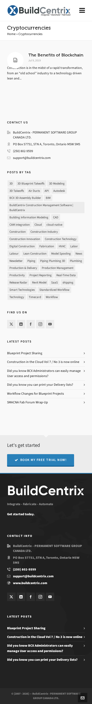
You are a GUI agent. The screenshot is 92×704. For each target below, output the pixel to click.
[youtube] (50, 324)
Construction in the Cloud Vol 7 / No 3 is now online (43, 362)
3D (11, 183)
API (47, 191)
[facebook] (30, 324)
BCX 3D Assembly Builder (25, 198)
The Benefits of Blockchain (55, 55)
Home (11, 34)
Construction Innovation (24, 239)
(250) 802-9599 (23, 151)
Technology (16, 297)
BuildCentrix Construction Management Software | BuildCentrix (41, 207)
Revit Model (39, 282)
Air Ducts (34, 191)
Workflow (52, 297)
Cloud (38, 225)
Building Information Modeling (28, 217)
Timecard (35, 297)
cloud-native (54, 225)
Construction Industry (44, 232)
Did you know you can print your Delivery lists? (40, 384)
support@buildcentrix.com (32, 158)
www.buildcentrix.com (30, 583)
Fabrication (46, 246)
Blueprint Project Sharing (24, 353)
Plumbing (76, 261)
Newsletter (16, 261)
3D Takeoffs (16, 191)
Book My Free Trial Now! (43, 460)
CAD (55, 217)
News (78, 254)
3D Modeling (57, 183)
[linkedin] (21, 324)
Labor (74, 246)
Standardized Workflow (54, 290)
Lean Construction (34, 254)
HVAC (62, 246)
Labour (14, 254)
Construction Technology (60, 239)
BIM (48, 198)
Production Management (57, 268)
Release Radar (18, 282)
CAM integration (19, 225)
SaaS (54, 282)
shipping (68, 282)
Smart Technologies (22, 290)
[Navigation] (82, 10)
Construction (17, 232)
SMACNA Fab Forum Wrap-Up (27, 402)
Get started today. (20, 514)
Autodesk (59, 191)
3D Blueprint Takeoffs (30, 183)
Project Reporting (40, 275)
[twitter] (11, 324)
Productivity (17, 275)
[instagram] (40, 324)
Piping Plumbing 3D (52, 261)
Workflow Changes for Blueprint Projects (35, 393)
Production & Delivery (23, 268)
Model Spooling (61, 254)
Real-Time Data (66, 275)
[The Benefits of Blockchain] (15, 60)
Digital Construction (22, 246)
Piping (31, 261)
